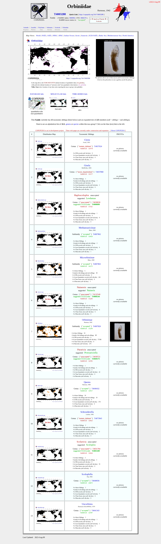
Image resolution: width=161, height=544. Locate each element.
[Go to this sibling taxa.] (49, 158)
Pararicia (81, 349)
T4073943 (98, 418)
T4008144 (96, 296)
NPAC (55, 36)
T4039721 (96, 357)
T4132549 (96, 294)
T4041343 (95, 510)
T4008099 (96, 204)
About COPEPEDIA (118, 130)
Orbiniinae (87, 319)
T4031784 (96, 449)
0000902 (72, 18)
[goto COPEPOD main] (121, 21)
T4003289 (96, 451)
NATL (44, 36)
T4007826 (97, 326)
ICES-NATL (93, 36)
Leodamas (91, 198)
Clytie (87, 140)
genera (68, 124)
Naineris (91, 290)
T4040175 (96, 359)
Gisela (87, 165)
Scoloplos (91, 444)
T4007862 (97, 234)
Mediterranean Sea (114, 36)
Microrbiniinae (87, 257)
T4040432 (95, 389)
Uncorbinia (87, 504)
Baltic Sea (102, 36)
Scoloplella (87, 474)
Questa (87, 382)
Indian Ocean (69, 36)
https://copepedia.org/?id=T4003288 (91, 14)
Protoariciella (90, 352)
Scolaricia (81, 441)
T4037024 (98, 146)
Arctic (77, 36)
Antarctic (84, 36)
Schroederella (87, 412)
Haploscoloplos (81, 195)
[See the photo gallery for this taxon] (115, 75)
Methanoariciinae (87, 227)
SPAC (61, 36)
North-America (128, 36)
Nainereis (81, 287)
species (76, 124)
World (38, 36)
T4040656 (95, 481)
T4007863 (97, 264)
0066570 (83, 18)
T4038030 (96, 202)
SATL (49, 36)
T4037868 (99, 172)
